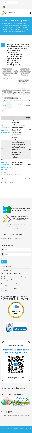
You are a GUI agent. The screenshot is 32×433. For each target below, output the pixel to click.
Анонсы (5, 174)
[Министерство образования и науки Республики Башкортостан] (16, 209)
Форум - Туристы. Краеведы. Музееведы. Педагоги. (16, 415)
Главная (10, 23)
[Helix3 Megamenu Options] (30, 13)
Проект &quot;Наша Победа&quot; (11, 238)
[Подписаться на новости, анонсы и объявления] (16, 327)
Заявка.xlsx (5, 150)
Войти (4, 262)
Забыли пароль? (6, 270)
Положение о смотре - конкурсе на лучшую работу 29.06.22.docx (5, 131)
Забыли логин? (6, 266)
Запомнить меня (7, 258)
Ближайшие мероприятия (21, 23)
